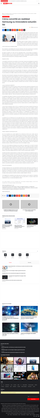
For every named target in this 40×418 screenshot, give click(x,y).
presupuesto (7, 386)
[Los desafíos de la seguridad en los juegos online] (5, 277)
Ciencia (11, 414)
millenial (36, 384)
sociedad (18, 386)
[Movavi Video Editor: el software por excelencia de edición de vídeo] (5, 267)
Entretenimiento (23, 414)
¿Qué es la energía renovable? (28, 333)
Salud (31, 414)
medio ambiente (25, 384)
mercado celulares (30, 384)
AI (3, 384)
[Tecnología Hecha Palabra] (7, 3)
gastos (18, 384)
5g (1, 384)
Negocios (27, 414)
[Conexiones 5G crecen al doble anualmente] (32, 221)
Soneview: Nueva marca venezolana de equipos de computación (13, 273)
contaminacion (7, 384)
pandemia (2, 386)
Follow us (2, 389)
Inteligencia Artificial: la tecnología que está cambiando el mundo (10, 318)
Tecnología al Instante (8, 13)
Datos (19, 414)
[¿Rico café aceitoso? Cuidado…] (7, 360)
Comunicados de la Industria (16, 13)
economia (15, 384)
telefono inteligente (24, 386)
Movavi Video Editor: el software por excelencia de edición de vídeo (20, 266)
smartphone (14, 386)
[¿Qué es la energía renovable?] (29, 327)
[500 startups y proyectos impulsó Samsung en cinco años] (20, 375)
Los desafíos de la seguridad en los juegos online (17, 275)
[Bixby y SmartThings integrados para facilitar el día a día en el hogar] (20, 221)
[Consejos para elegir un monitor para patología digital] (7, 368)
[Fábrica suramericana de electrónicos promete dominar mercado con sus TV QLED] (7, 375)
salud (11, 386)
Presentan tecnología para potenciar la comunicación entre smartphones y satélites (7, 226)
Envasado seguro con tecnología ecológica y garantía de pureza (14, 270)
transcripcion (30, 386)
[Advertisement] (20, 8)
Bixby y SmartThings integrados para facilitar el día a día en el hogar (19, 226)
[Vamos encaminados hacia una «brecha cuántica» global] (29, 311)
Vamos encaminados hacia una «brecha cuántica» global (29, 317)
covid (11, 384)
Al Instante (37, 414)
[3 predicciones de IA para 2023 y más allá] (10, 327)
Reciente (29, 262)
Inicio (4, 13)
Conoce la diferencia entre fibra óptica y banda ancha (12, 280)
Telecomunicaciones (24, 13)
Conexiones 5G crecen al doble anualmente (31, 226)
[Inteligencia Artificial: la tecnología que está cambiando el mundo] (10, 311)
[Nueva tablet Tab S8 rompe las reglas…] (33, 375)
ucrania (34, 386)
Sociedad (33, 414)
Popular (10, 262)
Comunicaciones (15, 414)
